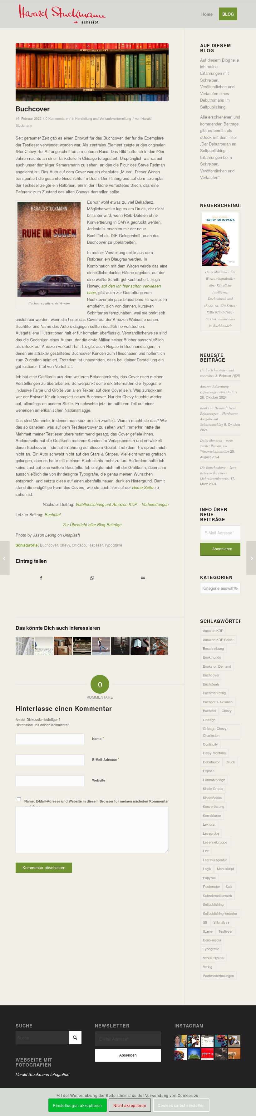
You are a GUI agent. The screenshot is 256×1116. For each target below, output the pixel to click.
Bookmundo (212, 657)
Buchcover (49, 545)
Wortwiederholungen (218, 975)
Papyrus (209, 877)
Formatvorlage (214, 779)
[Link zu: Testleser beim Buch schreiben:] (101, 646)
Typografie (113, 545)
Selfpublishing (213, 904)
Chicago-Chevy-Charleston (215, 731)
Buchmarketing (214, 692)
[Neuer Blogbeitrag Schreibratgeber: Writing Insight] (207, 1054)
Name (98, 738)
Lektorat (209, 824)
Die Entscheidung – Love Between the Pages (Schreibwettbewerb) (218, 473)
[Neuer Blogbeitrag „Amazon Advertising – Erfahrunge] (207, 1041)
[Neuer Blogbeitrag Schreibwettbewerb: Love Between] (194, 1054)
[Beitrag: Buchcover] (92, 72)
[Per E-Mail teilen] (143, 578)
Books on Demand (217, 666)
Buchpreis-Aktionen (218, 701)
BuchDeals (211, 683)
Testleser (95, 545)
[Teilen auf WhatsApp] (91, 578)
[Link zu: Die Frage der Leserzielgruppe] (120, 646)
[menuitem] (207, 14)
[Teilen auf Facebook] (41, 578)
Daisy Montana (214, 752)
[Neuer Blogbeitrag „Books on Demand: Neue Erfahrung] (221, 1041)
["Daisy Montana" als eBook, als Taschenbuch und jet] (194, 1041)
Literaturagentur (215, 859)
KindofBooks (212, 797)
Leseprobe (211, 833)
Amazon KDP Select (218, 639)
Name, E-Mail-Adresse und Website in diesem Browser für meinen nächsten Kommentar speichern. (96, 804)
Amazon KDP (213, 630)
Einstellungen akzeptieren (77, 1105)
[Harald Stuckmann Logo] (65, 14)
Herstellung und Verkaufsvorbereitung (103, 118)
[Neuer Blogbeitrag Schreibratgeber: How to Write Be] (221, 1054)
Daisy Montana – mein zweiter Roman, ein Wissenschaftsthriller (216, 446)
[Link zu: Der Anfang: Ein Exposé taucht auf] (63, 646)
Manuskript (225, 868)
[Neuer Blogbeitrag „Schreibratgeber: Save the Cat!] (234, 1054)
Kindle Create (213, 788)
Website (98, 780)
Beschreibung (213, 648)
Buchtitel (209, 710)
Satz (229, 886)
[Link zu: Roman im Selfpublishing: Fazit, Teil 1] (139, 646)
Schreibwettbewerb (217, 895)
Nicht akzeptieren (129, 1105)
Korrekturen (212, 815)
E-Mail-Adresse (105, 759)
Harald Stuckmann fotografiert (43, 1074)
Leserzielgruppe (215, 841)
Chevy (65, 545)
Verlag (207, 966)
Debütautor (211, 761)
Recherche (211, 886)
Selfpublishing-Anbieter (220, 913)
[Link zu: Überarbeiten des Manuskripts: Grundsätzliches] (44, 646)
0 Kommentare (57, 118)
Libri (206, 850)
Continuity (210, 744)
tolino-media (212, 939)
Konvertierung (213, 806)
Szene (208, 931)
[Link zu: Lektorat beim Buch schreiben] (159, 646)
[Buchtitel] (5, 558)
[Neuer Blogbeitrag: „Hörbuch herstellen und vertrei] (181, 1041)
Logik (207, 868)
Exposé (208, 770)
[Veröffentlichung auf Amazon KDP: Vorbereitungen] (251, 558)
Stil (205, 922)
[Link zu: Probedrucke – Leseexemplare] (82, 646)
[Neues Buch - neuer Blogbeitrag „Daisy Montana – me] (234, 1041)
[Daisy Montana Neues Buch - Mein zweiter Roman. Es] (181, 1054)
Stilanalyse (221, 922)
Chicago (79, 545)
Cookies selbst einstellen (181, 1105)
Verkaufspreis (213, 957)
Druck (230, 761)
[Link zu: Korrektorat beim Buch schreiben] (25, 646)
